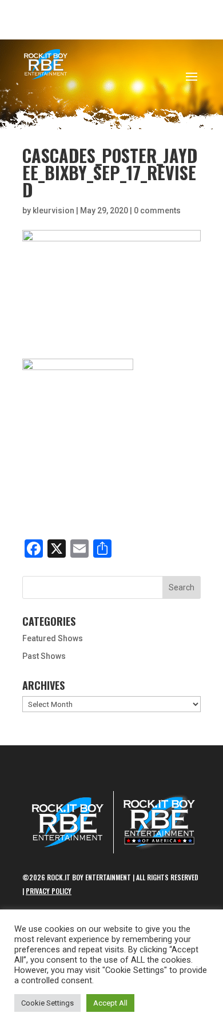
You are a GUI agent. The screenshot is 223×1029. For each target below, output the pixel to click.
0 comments (157, 210)
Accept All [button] (110, 1003)
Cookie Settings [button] (47, 1003)
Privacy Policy (48, 891)
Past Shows (44, 656)
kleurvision (53, 210)
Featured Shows (52, 638)
